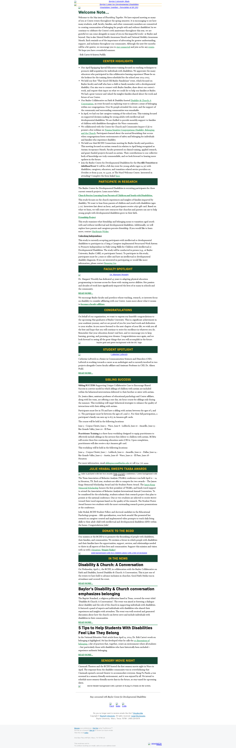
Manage (77, 728)
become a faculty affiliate (92, 304)
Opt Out (95, 728)
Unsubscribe (138, 713)
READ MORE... (85, 293)
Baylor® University (107, 716)
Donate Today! (109, 549)
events (151, 47)
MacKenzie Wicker (100, 231)
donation (96, 549)
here (118, 176)
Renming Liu (110, 263)
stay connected (123, 47)
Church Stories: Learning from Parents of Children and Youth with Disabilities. (115, 195)
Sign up (91, 730)
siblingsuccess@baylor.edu (117, 463)
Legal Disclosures (138, 716)
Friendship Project (87, 217)
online (86, 732)
